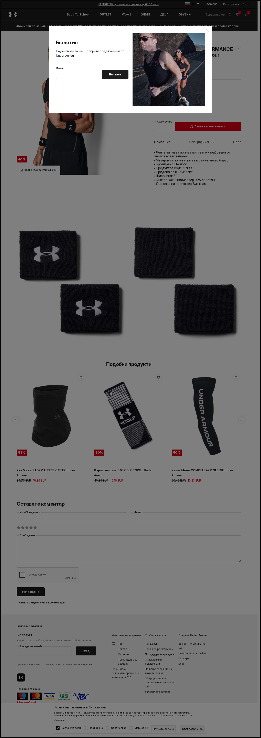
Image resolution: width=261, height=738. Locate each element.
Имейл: (60, 68)
